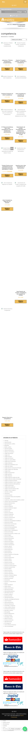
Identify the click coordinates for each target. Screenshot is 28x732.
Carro (4, 727)
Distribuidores (6, 724)
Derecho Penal (7, 555)
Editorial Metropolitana (9, 591)
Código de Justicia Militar (10, 459)
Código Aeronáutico (8, 453)
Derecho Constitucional (9, 517)
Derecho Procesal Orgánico (10, 565)
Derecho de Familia (8, 522)
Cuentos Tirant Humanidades (10, 501)
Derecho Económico (8, 536)
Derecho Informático (8, 541)
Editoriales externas (8, 592)
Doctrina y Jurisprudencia (10, 581)
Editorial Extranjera (8, 589)
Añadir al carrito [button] (7, 69)
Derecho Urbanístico (8, 573)
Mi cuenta (5, 728)
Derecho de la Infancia (9, 525)
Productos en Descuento (8, 730)
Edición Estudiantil (8, 584)
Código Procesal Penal (9, 472)
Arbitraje (6, 440)
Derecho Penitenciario (9, 557)
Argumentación (7, 442)
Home (10, 24)
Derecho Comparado (9, 514)
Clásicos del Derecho (8, 450)
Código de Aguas (8, 456)
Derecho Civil (7, 511)
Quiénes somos (6, 722)
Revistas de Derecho (8, 620)
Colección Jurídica (8, 491)
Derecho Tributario (8, 571)
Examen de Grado (8, 596)
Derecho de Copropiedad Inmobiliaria (12, 520)
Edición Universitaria (8, 588)
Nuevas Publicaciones (9, 613)
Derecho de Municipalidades (10, 527)
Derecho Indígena (8, 539)
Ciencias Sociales (8, 448)
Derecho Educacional (9, 538)
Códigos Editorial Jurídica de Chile (11, 477)
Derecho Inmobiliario (8, 543)
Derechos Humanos (8, 578)
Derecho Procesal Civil (9, 563)
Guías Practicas (7, 600)
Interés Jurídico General (9, 607)
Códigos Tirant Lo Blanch (10, 490)
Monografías (7, 612)
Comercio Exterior (8, 495)
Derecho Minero (7, 551)
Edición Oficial (7, 586)
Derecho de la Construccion (10, 523)
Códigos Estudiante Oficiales (10, 480)
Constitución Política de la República (12, 496)
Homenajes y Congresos (9, 605)
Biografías (6, 445)
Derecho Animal (7, 509)
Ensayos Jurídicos (8, 594)
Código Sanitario (8, 474)
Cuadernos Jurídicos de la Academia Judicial (14, 499)
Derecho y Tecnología (9, 576)
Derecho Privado (8, 560)
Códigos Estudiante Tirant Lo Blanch (12, 482)
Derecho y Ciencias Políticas (10, 575)
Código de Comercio (8, 458)
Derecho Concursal (8, 515)
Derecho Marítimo (8, 547)
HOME (4, 720)
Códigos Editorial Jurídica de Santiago (12, 479)
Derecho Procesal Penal (9, 567)
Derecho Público (8, 568)
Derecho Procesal (8, 562)
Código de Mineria (8, 463)
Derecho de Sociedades (9, 528)
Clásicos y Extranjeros (9, 451)
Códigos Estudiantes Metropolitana (12, 483)
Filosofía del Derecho (9, 597)
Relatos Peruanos (8, 618)
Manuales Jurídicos (8, 610)
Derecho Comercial (8, 512)
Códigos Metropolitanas (9, 487)
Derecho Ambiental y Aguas (10, 507)
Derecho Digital (7, 535)
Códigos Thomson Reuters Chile (11, 488)
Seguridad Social (8, 621)
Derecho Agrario (8, 504)
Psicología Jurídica (8, 616)
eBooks (6, 583)
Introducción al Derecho (9, 608)
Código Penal (7, 471)
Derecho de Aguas (8, 519)
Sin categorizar (7, 623)
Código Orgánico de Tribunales (11, 469)
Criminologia (7, 498)
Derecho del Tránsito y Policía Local (12, 533)
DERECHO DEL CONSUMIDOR (11, 530)
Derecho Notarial (8, 552)
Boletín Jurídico (7, 447)
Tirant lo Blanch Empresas (10, 624)
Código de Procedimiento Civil (11, 464)
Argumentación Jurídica (9, 443)
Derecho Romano (8, 570)
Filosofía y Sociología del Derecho (11, 599)
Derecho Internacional (9, 544)
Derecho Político (8, 559)
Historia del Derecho (8, 602)
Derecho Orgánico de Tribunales (11, 554)
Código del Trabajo (8, 466)
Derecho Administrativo (9, 503)
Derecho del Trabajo (8, 531)
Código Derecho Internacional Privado (12, 467)
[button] (25, 729)
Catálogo (5, 725)
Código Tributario (8, 475)
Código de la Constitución (10, 461)
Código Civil (7, 455)
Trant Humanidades (8, 626)
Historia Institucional (9, 604)
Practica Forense (8, 615)
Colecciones (7, 493)
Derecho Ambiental (8, 506)
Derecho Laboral (8, 546)
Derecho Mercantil (8, 549)
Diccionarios (7, 580)
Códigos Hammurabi (9, 485)
